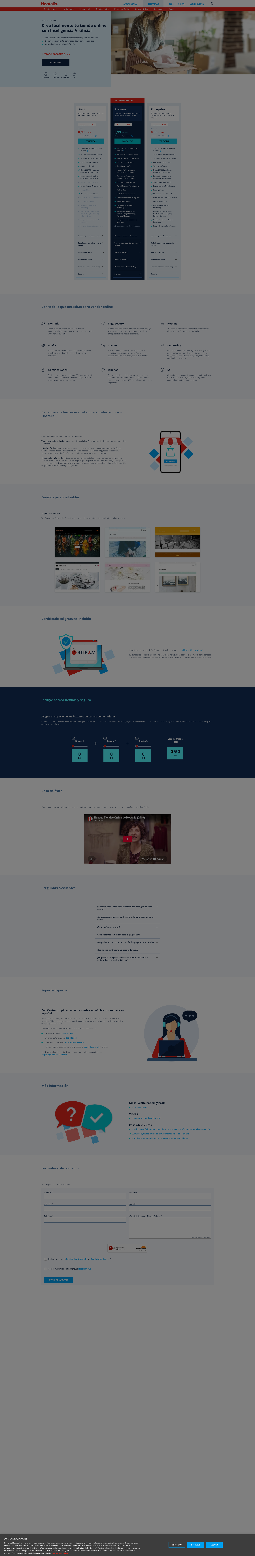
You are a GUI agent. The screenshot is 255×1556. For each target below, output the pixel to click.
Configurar (177, 1545)
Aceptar (214, 1545)
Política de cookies (60, 1553)
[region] (127, 1545)
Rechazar (195, 1545)
